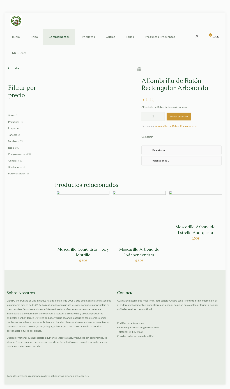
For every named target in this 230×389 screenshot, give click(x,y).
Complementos (188, 125)
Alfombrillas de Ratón (167, 125)
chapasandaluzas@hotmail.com (141, 327)
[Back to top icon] (219, 376)
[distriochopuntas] (16, 21)
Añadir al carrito (179, 116)
